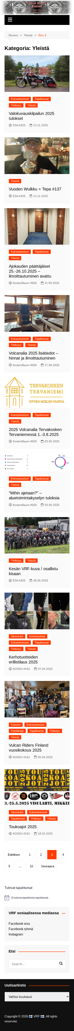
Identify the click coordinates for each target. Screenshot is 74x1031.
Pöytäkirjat (17, 730)
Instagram (16, 934)
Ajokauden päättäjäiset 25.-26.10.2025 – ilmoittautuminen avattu (30, 271)
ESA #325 (19, 125)
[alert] (37, 897)
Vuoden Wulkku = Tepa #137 (35, 189)
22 (31, 866)
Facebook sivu (19, 923)
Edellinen (14, 854)
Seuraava (47, 866)
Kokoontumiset (20, 98)
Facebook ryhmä (21, 929)
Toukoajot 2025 (23, 826)
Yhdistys (16, 105)
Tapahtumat (42, 98)
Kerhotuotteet (37, 636)
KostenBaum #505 (25, 283)
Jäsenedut (17, 636)
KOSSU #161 (21, 668)
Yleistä (31, 105)
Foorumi (16, 724)
